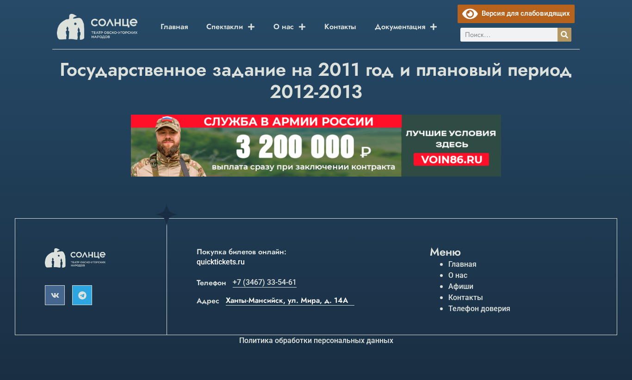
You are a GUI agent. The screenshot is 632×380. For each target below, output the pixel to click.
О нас (283, 26)
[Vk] (55, 295)
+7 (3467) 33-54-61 (265, 282)
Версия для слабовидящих (524, 13)
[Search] (564, 35)
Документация (400, 26)
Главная (174, 26)
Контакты (340, 26)
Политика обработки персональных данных (316, 340)
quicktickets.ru (221, 261)
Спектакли (224, 26)
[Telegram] (82, 295)
